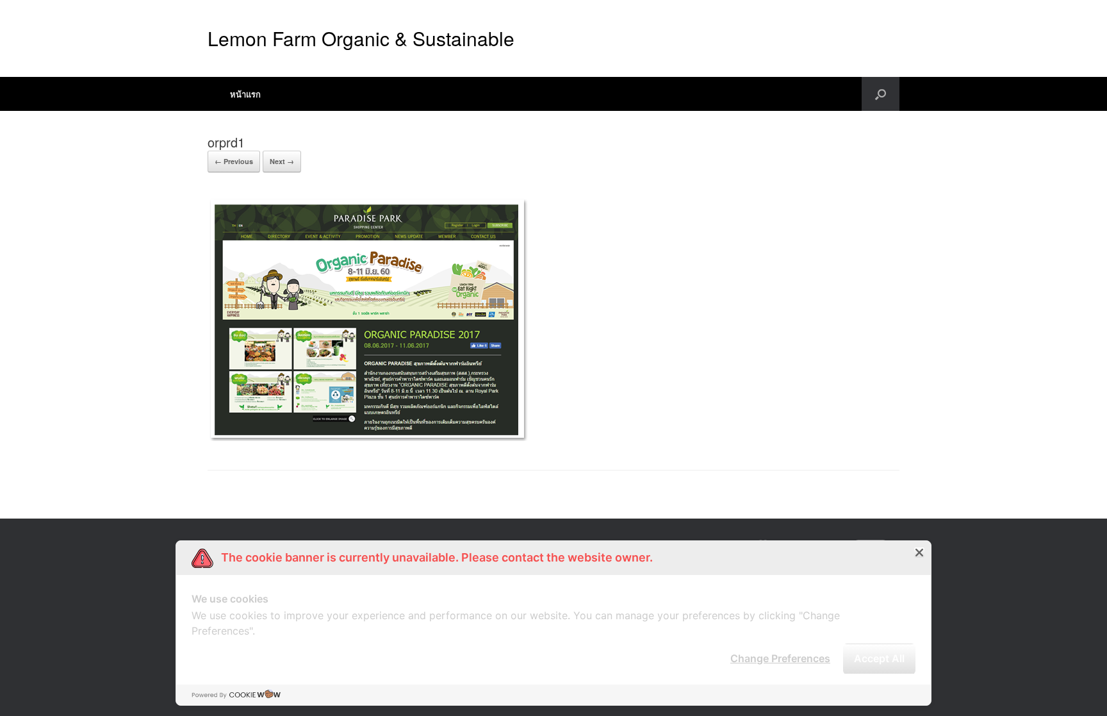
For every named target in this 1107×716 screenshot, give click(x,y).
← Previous (234, 161)
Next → (282, 161)
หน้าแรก (245, 94)
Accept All (879, 658)
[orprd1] (368, 437)
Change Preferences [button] (780, 658)
